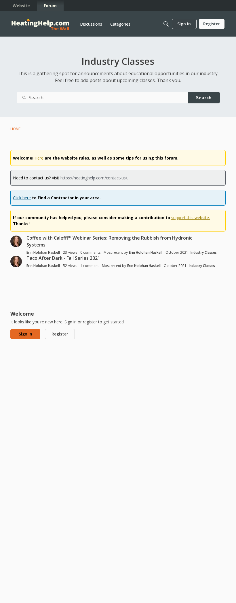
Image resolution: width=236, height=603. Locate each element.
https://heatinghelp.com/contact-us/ (93, 178)
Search (204, 97)
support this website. (190, 217)
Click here (22, 197)
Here (39, 158)
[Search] (166, 24)
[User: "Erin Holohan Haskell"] (16, 241)
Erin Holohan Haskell (43, 252)
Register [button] (60, 334)
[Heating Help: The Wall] (40, 24)
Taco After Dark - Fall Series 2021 (63, 258)
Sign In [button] (25, 334)
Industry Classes (204, 252)
